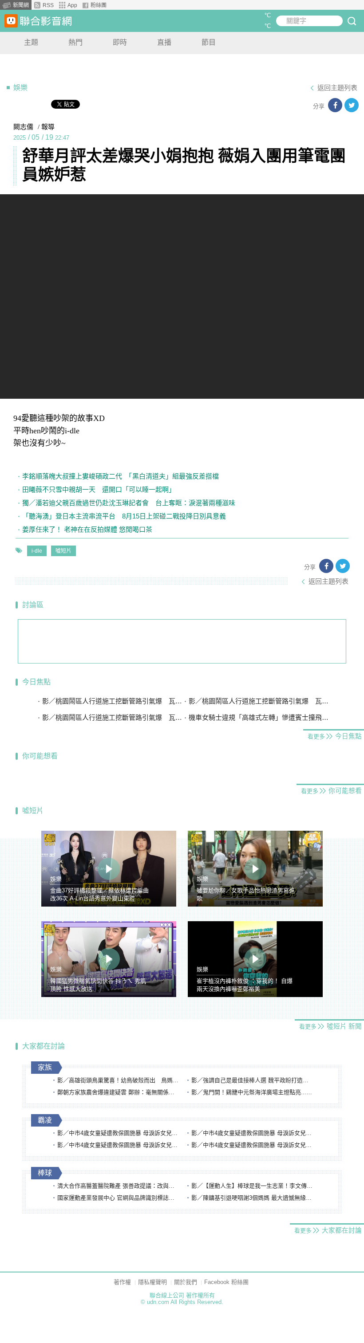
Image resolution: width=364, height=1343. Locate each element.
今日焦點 (36, 682)
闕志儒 (23, 126)
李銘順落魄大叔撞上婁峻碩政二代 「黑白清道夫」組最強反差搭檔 (120, 476)
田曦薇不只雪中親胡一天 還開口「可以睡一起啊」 (98, 489)
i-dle (37, 551)
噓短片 (63, 551)
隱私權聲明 (152, 1282)
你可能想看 (40, 756)
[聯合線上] (11, 21)
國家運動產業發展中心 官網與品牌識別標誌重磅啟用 (118, 1197)
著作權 (122, 1282)
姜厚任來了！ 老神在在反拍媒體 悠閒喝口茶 (87, 529)
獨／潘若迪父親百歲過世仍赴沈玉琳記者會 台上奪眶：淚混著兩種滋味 (128, 503)
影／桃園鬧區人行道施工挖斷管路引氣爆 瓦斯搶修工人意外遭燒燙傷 (112, 701)
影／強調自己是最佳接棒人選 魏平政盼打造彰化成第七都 (252, 1080)
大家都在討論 (43, 1046)
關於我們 (185, 1282)
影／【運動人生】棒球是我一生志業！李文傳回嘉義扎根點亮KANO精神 (252, 1185)
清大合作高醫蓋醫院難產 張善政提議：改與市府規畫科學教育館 (118, 1185)
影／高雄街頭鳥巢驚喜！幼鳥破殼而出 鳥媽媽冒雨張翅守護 (118, 1080)
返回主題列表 (337, 87)
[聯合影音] (45, 21)
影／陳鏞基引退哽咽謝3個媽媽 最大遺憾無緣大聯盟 (252, 1197)
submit (351, 21)
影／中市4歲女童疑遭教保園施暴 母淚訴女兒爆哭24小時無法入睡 (118, 1133)
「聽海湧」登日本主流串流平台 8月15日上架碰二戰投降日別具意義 (124, 516)
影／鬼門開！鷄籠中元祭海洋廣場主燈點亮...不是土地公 (252, 1092)
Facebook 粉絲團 (226, 1282)
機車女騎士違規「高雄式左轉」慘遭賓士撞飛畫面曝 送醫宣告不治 (258, 717)
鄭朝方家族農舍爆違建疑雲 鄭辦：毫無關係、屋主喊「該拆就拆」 (118, 1092)
